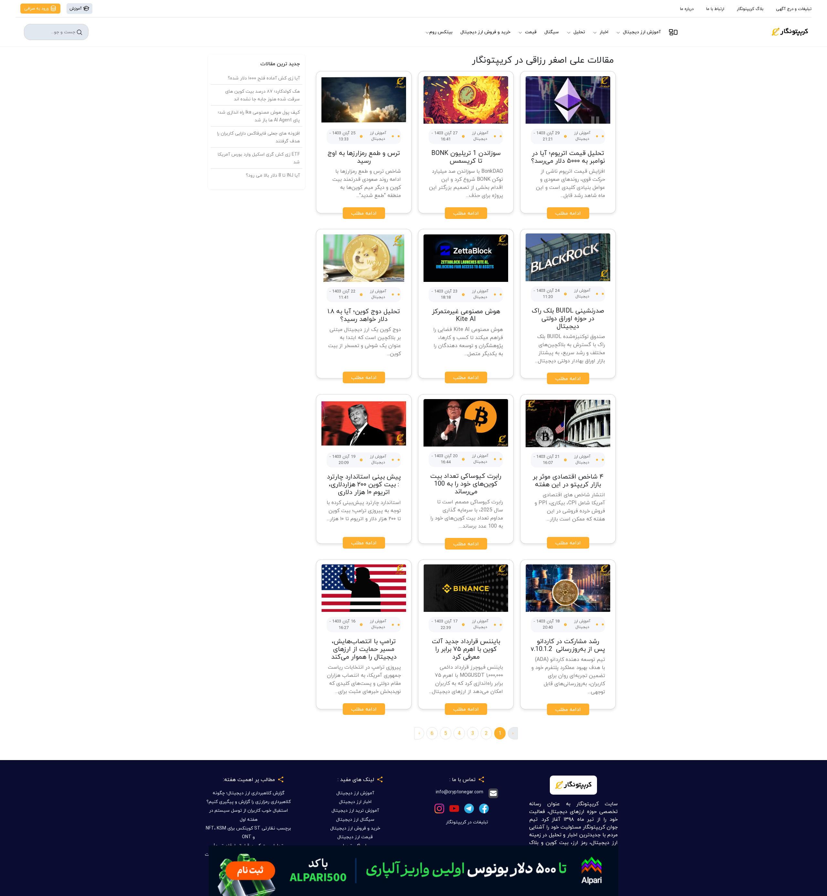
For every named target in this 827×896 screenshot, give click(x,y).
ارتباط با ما (715, 8)
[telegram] (469, 808)
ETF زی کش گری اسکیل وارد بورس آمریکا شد (259, 158)
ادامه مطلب (568, 213)
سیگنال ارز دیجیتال (355, 819)
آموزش (76, 8)
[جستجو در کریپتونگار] (79, 32)
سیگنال (551, 31)
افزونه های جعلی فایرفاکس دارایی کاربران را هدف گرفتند (258, 137)
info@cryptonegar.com (459, 792)
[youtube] (454, 808)
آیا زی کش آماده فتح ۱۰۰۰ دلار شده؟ (264, 78)
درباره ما (687, 8)
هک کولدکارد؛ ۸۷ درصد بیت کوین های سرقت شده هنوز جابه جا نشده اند (262, 95)
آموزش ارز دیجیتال (642, 31)
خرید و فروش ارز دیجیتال (485, 31)
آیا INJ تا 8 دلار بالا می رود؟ (273, 175)
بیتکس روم (441, 31)
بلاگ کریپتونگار (750, 8)
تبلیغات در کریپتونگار (467, 822)
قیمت (531, 31)
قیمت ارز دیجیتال (355, 837)
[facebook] (484, 808)
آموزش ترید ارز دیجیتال (355, 810)
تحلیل (579, 31)
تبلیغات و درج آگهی (793, 8)
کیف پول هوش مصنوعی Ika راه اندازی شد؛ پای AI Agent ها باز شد (259, 116)
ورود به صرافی (37, 8)
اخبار (604, 31)
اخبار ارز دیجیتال (355, 802)
